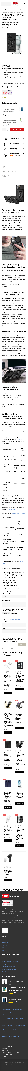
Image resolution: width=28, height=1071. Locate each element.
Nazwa (4, 621)
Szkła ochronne (5, 947)
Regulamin (5, 1048)
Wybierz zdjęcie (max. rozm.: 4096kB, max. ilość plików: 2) (13, 610)
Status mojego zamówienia (8, 966)
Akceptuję (11, 619)
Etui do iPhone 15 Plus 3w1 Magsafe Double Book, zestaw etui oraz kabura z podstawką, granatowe (8, 797)
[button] (21, 109)
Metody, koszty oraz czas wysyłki (10, 961)
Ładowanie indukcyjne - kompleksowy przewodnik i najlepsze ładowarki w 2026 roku (13, 1012)
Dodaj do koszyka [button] (8, 732)
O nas (3, 958)
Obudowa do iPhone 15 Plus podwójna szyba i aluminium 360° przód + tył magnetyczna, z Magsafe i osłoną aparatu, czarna (19, 833)
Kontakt (4, 971)
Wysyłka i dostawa (7, 1046)
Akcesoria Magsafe (6, 672)
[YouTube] (5, 929)
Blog (3, 950)
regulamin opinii (14, 619)
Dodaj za (11, 115)
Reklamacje (5, 1050)
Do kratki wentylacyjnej (7, 867)
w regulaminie (11, 509)
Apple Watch (5, 942)
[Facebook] (7, 929)
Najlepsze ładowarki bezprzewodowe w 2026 (14, 1025)
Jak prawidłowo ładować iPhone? (11, 1036)
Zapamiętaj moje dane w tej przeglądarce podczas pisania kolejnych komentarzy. (12, 640)
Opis (3, 167)
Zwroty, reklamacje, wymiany (9, 969)
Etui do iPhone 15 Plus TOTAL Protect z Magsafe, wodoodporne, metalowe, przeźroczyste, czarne (19, 678)
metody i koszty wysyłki (18, 513)
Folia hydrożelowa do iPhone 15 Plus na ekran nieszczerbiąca (19, 795)
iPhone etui (4, 945)
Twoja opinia (6, 600)
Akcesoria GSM (6, 940)
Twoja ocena (6, 593)
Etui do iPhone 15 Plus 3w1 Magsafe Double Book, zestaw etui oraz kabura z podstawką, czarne (8, 757)
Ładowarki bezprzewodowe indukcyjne (19, 712)
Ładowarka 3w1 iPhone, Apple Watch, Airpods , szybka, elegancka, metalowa (19, 718)
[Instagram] (3, 929)
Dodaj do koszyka (17, 129)
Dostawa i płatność (9, 171)
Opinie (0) (5, 176)
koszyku (20, 439)
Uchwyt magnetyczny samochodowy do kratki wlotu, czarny (8, 871)
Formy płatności (6, 964)
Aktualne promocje (7, 1044)
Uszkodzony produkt (8, 1054)
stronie (9, 549)
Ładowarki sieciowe (6, 826)
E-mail (4, 628)
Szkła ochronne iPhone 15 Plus (19, 790)
